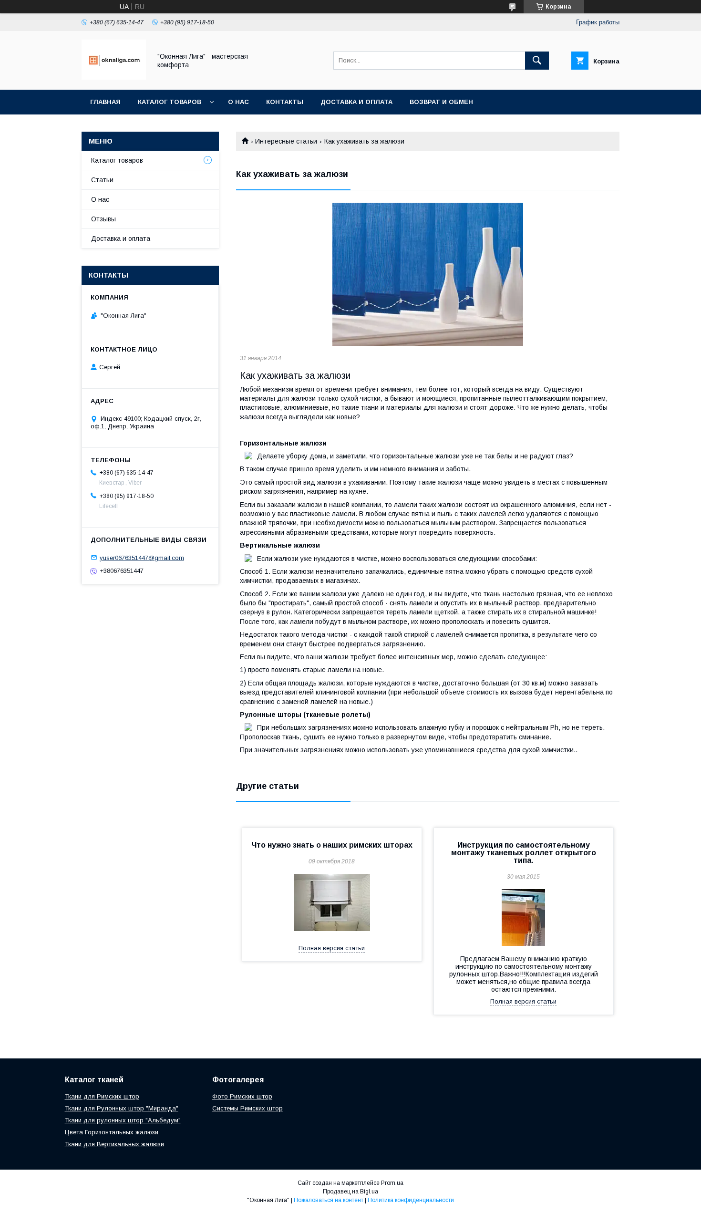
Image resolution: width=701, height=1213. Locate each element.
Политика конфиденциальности (411, 1200)
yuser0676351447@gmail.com (142, 557)
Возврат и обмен (441, 101)
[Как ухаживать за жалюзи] (428, 274)
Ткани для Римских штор (102, 1096)
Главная (105, 101)
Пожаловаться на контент (328, 1200)
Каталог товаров (169, 101)
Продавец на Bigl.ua (350, 1191)
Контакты (284, 101)
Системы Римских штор (247, 1108)
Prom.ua (392, 1183)
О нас (238, 101)
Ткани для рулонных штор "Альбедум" (123, 1120)
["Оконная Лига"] (114, 77)
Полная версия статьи (332, 948)
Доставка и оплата (356, 101)
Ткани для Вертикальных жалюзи (114, 1144)
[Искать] (537, 61)
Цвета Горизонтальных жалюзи (111, 1132)
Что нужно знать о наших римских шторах (331, 845)
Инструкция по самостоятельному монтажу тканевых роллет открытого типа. (523, 852)
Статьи (102, 180)
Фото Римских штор (242, 1096)
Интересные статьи (286, 141)
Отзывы (103, 219)
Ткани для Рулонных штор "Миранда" (121, 1108)
